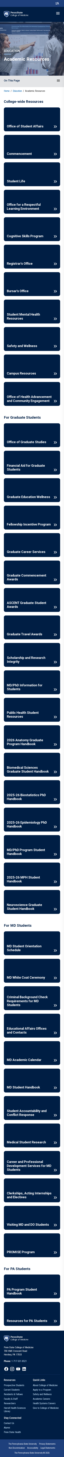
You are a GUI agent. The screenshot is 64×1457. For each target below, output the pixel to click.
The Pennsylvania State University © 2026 (32, 1453)
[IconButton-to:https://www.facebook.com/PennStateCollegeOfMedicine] (6, 1369)
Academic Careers (41, 1398)
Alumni (7, 1427)
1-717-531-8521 (19, 1361)
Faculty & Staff (11, 1398)
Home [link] (7, 91)
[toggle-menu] (58, 13)
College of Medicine (19, 15)
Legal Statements (47, 1448)
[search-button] (57, 3)
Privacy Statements (47, 1444)
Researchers (10, 1403)
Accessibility (32, 1448)
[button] (58, 80)
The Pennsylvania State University (22, 1444)
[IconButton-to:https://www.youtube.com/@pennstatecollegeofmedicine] (18, 1369)
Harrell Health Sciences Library (15, 1410)
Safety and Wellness (42, 1394)
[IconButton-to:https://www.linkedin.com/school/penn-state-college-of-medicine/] (24, 1369)
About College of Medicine (45, 1385)
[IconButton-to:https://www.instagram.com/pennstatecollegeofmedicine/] (12, 1369)
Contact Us (9, 1423)
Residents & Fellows (13, 1394)
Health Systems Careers (44, 1403)
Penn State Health (12, 1432)
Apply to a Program (42, 1389)
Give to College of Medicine (46, 1408)
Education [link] (17, 91)
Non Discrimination (17, 1448)
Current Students (12, 1389)
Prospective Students (14, 1385)
